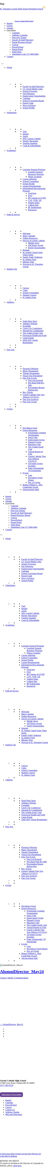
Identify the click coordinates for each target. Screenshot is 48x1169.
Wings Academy (35, 177)
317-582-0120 (5, 61)
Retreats (26, 250)
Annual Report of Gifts (36, 927)
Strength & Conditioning (33, 331)
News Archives (29, 105)
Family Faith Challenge (32, 257)
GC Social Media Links (33, 89)
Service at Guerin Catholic (34, 240)
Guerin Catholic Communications (14, 978)
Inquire (10, 23)
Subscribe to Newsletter (11, 1094)
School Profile (29, 108)
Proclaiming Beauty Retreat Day (36, 388)
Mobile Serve (33, 243)
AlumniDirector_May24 (22, 971)
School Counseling (31, 181)
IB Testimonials (34, 207)
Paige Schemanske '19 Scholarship (36, 469)
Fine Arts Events (30, 378)
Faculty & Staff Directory (22, 40)
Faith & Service (13, 214)
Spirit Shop (16, 52)
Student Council (29, 295)
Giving (10, 26)
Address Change (12, 1112)
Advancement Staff (31, 489)
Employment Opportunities (34, 96)
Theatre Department (31, 373)
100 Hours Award (35, 245)
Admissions (12, 112)
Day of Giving (34, 482)
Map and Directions (13, 1114)
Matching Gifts (34, 444)
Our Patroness (29, 94)
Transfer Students (30, 143)
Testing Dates (33, 203)
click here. (17, 1166)
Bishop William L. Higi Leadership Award (32, 486)
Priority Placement (30, 141)
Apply (25, 136)
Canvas (15, 45)
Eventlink (27, 326)
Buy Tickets (28, 392)
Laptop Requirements (32, 186)
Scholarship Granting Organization (37, 434)
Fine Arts (10, 350)
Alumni (10, 28)
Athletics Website (30, 324)
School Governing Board (33, 101)
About (9, 67)
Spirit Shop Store (30, 321)
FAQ (30, 195)
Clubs (25, 290)
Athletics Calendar (20, 35)
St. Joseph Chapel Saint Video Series (33, 253)
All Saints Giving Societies (35, 464)
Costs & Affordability (32, 146)
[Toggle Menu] (2, 63)
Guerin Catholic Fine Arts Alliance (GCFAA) (33, 396)
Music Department (30, 371)
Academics (11, 150)
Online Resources (30, 238)
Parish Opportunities (36, 248)
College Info (33, 205)
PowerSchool (17, 47)
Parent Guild (28, 103)
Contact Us (10, 1110)
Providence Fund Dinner (37, 949)
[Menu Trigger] (44, 7)
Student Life (12, 269)
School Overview (30, 91)
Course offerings (30, 179)
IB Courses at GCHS (37, 198)
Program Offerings (30, 369)
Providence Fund (30, 428)
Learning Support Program (34, 169)
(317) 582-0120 (6, 1085)
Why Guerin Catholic (32, 139)
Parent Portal (17, 49)
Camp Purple (28, 338)
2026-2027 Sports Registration (30, 341)
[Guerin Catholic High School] (7, 21)
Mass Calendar (29, 236)
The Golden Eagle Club (33, 333)
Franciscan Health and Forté (34, 335)
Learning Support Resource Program (36, 173)
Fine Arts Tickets (19, 37)
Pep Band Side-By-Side (37, 862)
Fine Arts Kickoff (35, 380)
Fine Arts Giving (30, 402)
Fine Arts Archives (30, 399)
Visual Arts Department (32, 376)
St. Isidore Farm (29, 259)
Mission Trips (28, 262)
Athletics (10, 302)
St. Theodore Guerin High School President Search (21, 9)
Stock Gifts (32, 437)
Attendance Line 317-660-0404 (25, 54)
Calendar (16, 33)
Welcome (27, 233)
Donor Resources (30, 430)
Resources (32, 210)
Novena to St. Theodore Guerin (34, 742)
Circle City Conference (32, 328)
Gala (30, 475)
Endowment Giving (36, 440)
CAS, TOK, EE (35, 200)
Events (25, 473)
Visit (25, 131)
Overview (32, 193)
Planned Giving (34, 442)
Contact (10, 56)
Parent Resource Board (21, 42)
